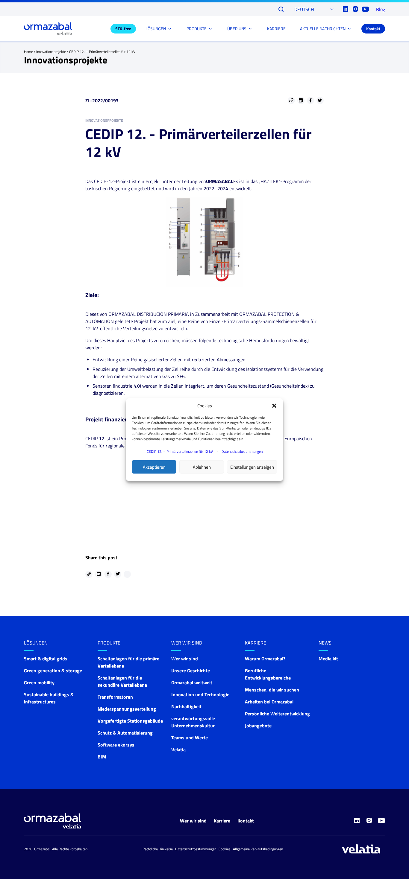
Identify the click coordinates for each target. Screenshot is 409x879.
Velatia (178, 749)
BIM (102, 756)
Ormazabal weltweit (191, 682)
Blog (380, 9)
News (325, 642)
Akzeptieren (154, 466)
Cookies (225, 849)
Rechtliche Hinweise (158, 849)
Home (28, 51)
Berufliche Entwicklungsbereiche (268, 674)
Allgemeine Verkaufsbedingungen (258, 849)
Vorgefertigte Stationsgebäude (130, 720)
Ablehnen (202, 466)
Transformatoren (115, 696)
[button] (274, 406)
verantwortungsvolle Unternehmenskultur (193, 722)
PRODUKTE (197, 28)
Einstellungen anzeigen (252, 466)
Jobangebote (258, 725)
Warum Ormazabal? (265, 658)
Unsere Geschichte (190, 670)
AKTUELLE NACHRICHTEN (323, 28)
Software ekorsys (116, 744)
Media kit (328, 658)
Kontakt (373, 28)
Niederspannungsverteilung (127, 708)
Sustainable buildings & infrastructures (49, 698)
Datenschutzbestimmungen (242, 451)
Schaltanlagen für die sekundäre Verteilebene (122, 681)
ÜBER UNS (236, 28)
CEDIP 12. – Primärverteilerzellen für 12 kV (180, 451)
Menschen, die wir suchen (272, 689)
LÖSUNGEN (156, 28)
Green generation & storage (53, 670)
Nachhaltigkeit (186, 706)
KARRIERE (276, 28)
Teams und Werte (189, 737)
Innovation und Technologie (200, 694)
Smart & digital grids (45, 658)
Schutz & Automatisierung (125, 732)
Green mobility (39, 682)
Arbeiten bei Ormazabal (269, 701)
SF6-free (123, 28)
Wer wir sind (186, 642)
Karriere (255, 642)
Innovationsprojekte (51, 51)
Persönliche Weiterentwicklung (277, 713)
